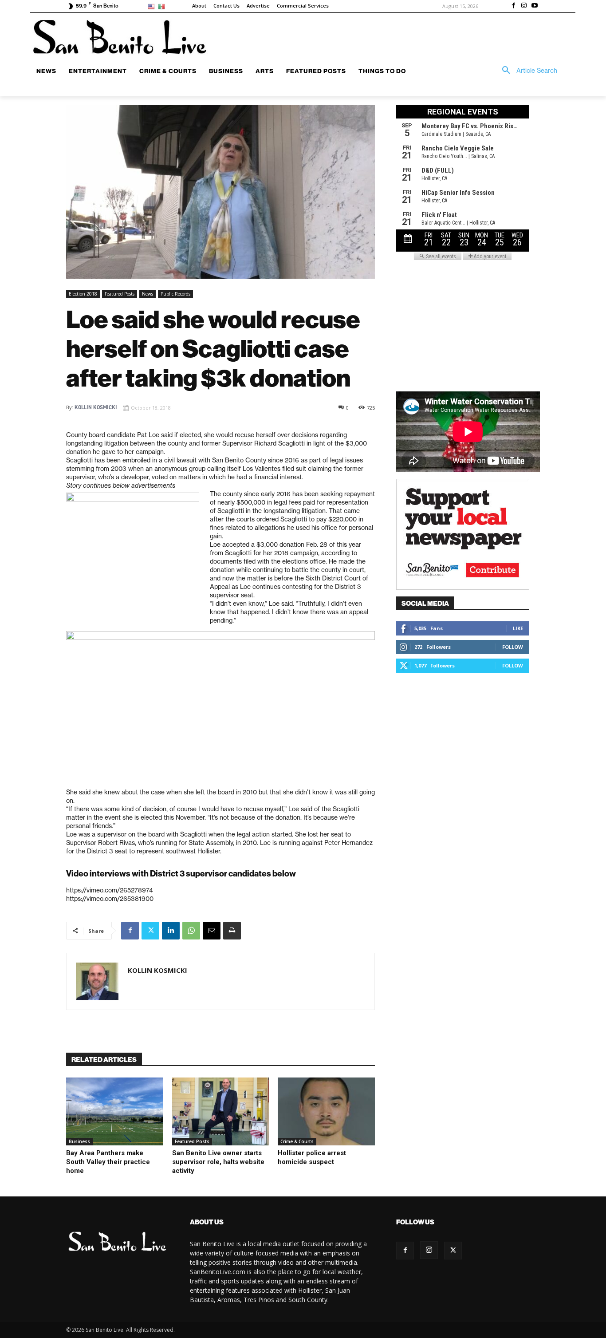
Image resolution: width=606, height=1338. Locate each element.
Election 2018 (83, 294)
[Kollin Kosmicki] (97, 981)
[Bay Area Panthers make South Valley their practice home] (114, 1111)
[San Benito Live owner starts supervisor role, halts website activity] (220, 1111)
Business (79, 1141)
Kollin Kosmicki (96, 407)
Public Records (175, 294)
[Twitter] (150, 930)
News (147, 294)
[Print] (232, 930)
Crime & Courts (297, 1141)
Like (518, 628)
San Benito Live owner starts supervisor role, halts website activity (218, 1162)
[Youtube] (534, 6)
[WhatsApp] (191, 930)
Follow (512, 646)
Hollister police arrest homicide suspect (312, 1157)
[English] (153, 6)
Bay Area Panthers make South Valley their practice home (108, 1162)
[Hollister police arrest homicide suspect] (326, 1111)
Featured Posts (119, 294)
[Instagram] (524, 6)
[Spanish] (163, 6)
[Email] (211, 930)
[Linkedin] (171, 930)
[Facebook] (513, 6)
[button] (526, 70)
